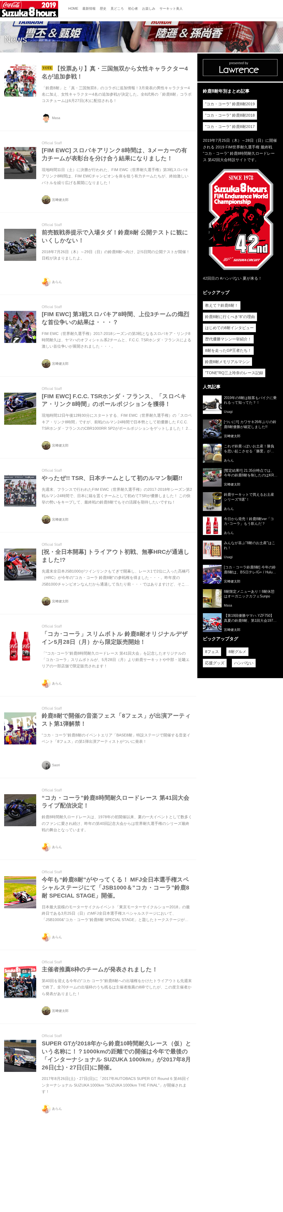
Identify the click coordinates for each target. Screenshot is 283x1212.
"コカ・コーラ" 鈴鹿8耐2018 (230, 115)
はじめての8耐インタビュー (229, 328)
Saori (56, 765)
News (15, 39)
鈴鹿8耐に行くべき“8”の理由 (230, 316)
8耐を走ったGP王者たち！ (228, 350)
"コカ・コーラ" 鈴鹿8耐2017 (230, 126)
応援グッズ (214, 663)
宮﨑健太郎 (60, 200)
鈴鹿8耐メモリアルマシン (227, 362)
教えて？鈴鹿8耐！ (221, 305)
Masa (56, 118)
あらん (57, 282)
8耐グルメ (237, 651)
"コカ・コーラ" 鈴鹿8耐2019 (230, 104)
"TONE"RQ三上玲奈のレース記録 (234, 373)
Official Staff (52, 143)
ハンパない (243, 663)
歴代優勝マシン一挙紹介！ (228, 339)
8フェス (212, 651)
